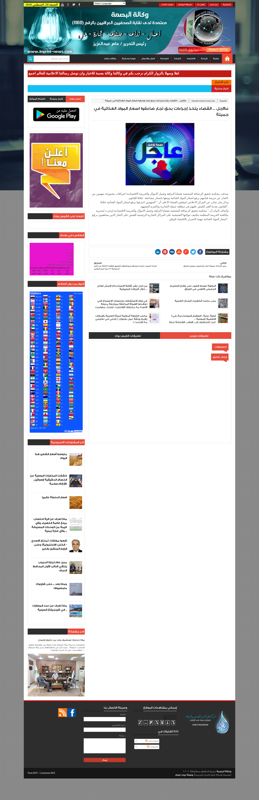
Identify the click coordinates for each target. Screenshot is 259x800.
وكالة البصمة (224, 771)
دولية (216, 58)
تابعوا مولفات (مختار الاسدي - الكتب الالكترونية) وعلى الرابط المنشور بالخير (49, 545)
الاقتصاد (191, 58)
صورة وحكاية (129, 58)
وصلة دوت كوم (184, 775)
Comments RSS (47, 773)
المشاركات (153, 741)
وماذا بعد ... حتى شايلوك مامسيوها (51, 586)
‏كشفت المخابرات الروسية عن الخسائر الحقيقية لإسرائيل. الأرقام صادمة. (48, 480)
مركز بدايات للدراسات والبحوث (203, 101)
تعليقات (154, 747)
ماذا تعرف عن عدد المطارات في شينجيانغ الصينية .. (49, 608)
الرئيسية (227, 4)
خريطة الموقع (185, 4)
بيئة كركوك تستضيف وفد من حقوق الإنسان (61, 640)
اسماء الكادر (167, 4)
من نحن (214, 4)
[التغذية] (62, 712)
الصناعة (164, 58)
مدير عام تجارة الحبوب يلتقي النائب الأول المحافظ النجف (50, 566)
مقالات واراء (110, 58)
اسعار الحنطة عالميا (54, 497)
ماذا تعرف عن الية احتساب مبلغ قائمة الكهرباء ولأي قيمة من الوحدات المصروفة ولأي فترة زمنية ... (49, 525)
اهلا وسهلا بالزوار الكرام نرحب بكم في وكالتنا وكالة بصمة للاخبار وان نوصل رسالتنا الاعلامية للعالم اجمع (125, 73)
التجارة (177, 58)
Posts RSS (33, 773)
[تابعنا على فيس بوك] (71, 712)
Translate (153, 3)
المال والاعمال (148, 58)
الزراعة (204, 58)
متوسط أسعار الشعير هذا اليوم (51, 456)
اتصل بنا (201, 4)
